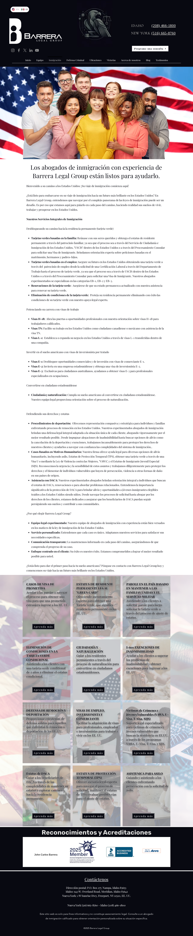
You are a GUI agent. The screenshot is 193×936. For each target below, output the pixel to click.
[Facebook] (19, 50)
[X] (25, 50)
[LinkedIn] (31, 50)
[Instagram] (13, 50)
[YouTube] (37, 50)
